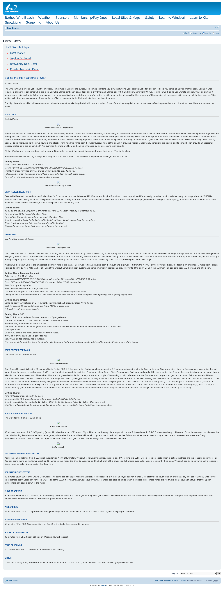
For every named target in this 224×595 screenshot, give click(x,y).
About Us (52, 22)
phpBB (103, 585)
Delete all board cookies (176, 580)
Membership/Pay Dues (90, 17)
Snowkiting (13, 22)
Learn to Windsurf (172, 17)
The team (159, 580)
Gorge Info (33, 22)
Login (217, 33)
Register (207, 33)
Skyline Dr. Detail (20, 58)
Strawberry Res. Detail (23, 63)
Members (196, 33)
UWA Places (17, 53)
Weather (44, 17)
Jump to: (174, 573)
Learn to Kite (199, 17)
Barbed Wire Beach (19, 17)
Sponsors (62, 17)
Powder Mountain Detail (24, 69)
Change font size (217, 27)
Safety (150, 17)
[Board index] (12, 8)
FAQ (187, 33)
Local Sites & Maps (126, 17)
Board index (13, 28)
